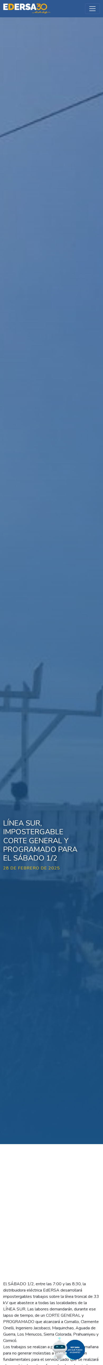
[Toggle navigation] (92, 8)
